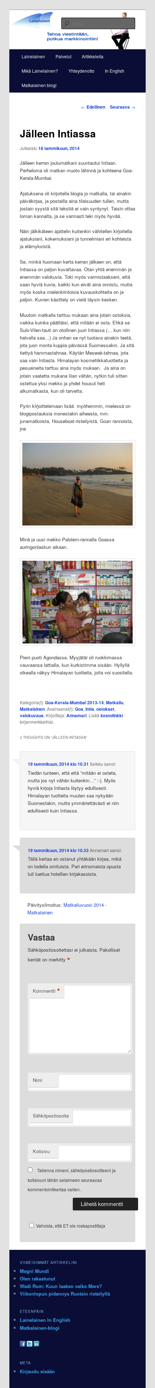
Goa (79, 709)
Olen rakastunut (37, 1278)
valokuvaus (32, 715)
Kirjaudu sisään (37, 1371)
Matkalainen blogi (39, 85)
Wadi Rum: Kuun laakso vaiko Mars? (61, 1286)
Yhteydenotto (81, 71)
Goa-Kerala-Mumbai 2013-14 (74, 702)
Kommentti (46, 991)
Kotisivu (41, 1151)
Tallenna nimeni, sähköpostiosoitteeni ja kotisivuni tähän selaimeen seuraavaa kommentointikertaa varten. (72, 1179)
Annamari (76, 715)
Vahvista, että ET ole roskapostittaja (70, 1226)
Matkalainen (32, 709)
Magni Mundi (34, 1271)
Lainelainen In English (45, 1319)
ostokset (105, 709)
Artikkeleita (92, 56)
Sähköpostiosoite (51, 1115)
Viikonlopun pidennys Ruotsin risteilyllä (65, 1293)
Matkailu (114, 702)
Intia (89, 709)
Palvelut (63, 56)
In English (114, 71)
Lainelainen (33, 56)
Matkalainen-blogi (39, 1327)
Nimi (37, 1080)
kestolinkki (112, 715)
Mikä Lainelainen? (40, 71)
